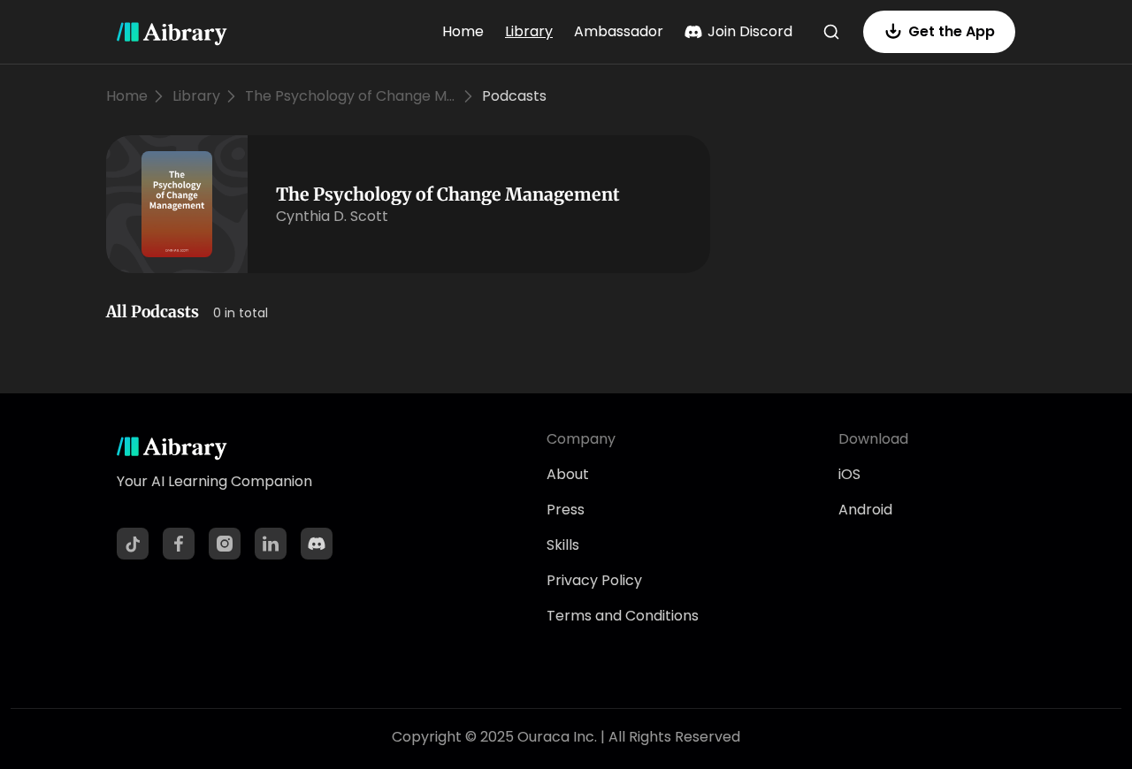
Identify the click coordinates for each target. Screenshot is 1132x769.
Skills (563, 545)
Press (566, 509)
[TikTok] (133, 544)
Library (529, 31)
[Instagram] (225, 544)
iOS (849, 474)
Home (463, 31)
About (568, 474)
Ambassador (618, 31)
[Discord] (317, 544)
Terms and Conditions (623, 615)
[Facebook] (179, 544)
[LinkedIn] (271, 544)
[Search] (831, 31)
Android (865, 509)
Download (873, 439)
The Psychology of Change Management (351, 96)
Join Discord (750, 31)
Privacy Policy (594, 580)
